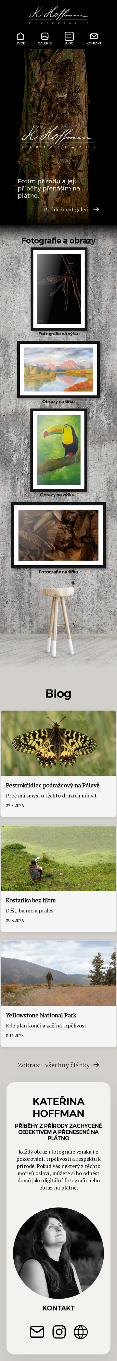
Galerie (45, 43)
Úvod (20, 43)
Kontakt (93, 43)
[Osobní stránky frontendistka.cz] (80, 1333)
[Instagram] (59, 1332)
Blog (69, 43)
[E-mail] (37, 1332)
